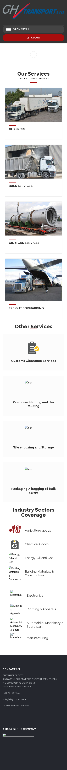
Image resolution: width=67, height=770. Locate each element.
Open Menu (21, 29)
